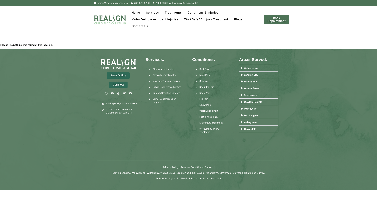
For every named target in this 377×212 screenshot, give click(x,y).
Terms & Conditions (192, 167)
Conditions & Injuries (203, 12)
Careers (209, 167)
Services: (154, 59)
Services (152, 12)
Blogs (238, 19)
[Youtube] (112, 93)
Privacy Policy (171, 167)
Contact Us (140, 26)
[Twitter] (124, 93)
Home (136, 12)
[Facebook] (130, 93)
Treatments (173, 12)
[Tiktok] (118, 93)
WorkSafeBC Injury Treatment (206, 19)
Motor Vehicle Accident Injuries (155, 19)
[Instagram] (106, 93)
